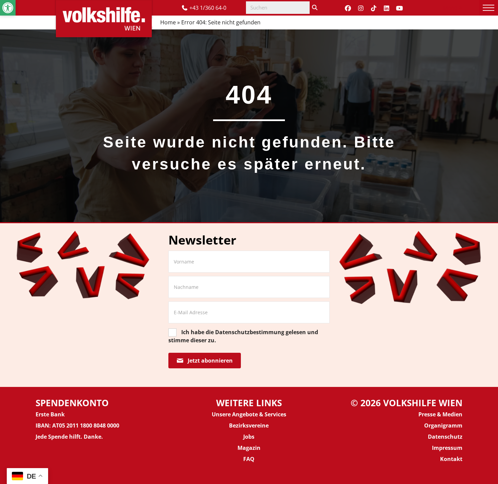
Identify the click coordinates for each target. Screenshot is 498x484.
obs (249, 436)
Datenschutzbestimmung (249, 332)
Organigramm (443, 425)
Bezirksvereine (249, 425)
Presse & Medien (440, 414)
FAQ (248, 459)
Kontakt (451, 459)
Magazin (249, 448)
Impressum (447, 448)
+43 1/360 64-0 (208, 7)
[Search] (315, 7)
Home (168, 22)
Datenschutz (445, 436)
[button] (8, 8)
